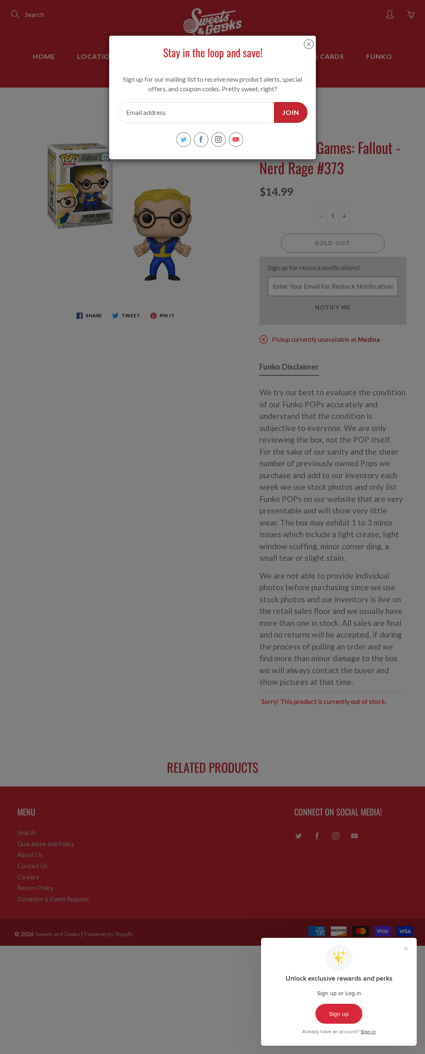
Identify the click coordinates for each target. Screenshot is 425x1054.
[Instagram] (218, 139)
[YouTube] (236, 139)
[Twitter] (183, 139)
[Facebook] (201, 139)
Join (290, 112)
